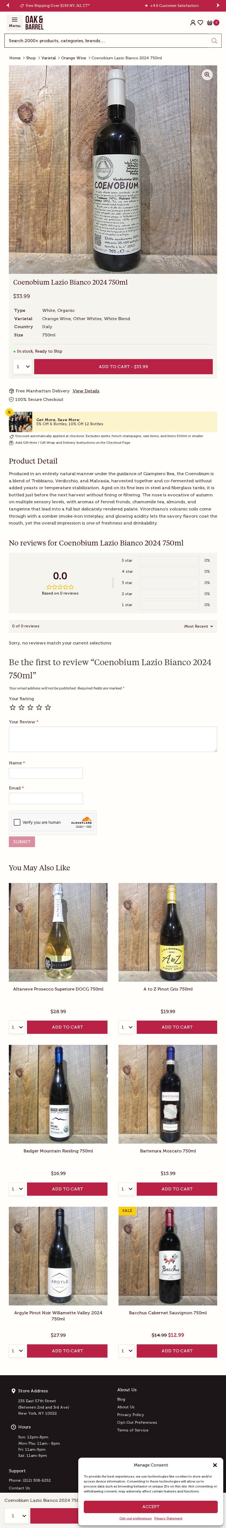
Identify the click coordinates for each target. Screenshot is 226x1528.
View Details (85, 391)
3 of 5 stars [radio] (30, 707)
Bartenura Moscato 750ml (168, 1151)
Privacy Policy (130, 1414)
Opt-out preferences (135, 1518)
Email (16, 788)
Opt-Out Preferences (137, 1422)
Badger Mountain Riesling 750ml (58, 1151)
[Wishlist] (200, 22)
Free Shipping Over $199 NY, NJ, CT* (58, 6)
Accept (151, 1506)
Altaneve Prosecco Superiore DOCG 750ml (58, 989)
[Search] (215, 41)
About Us (125, 1407)
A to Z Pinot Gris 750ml (168, 989)
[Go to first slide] (218, 5)
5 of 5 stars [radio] (48, 707)
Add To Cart (67, 1027)
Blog (121, 1399)
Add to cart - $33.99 (123, 366)
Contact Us (19, 1488)
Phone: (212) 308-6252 (30, 1480)
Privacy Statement (168, 1518)
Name (17, 763)
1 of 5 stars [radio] (13, 707)
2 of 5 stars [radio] (21, 707)
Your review (24, 721)
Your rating (21, 698)
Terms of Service (133, 1430)
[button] (215, 1465)
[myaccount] (193, 22)
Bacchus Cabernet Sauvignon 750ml (168, 1312)
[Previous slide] (7, 5)
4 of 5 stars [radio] (39, 707)
